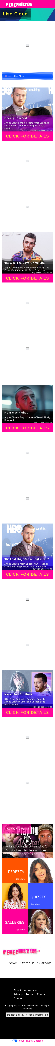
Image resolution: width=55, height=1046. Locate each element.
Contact (19, 998)
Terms (29, 994)
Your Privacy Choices (31, 1040)
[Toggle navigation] (45, 4)
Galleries (45, 963)
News (13, 963)
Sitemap (41, 994)
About (17, 990)
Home (8, 76)
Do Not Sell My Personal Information (27, 1014)
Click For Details (27, 136)
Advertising (31, 990)
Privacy (18, 994)
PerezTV (28, 963)
